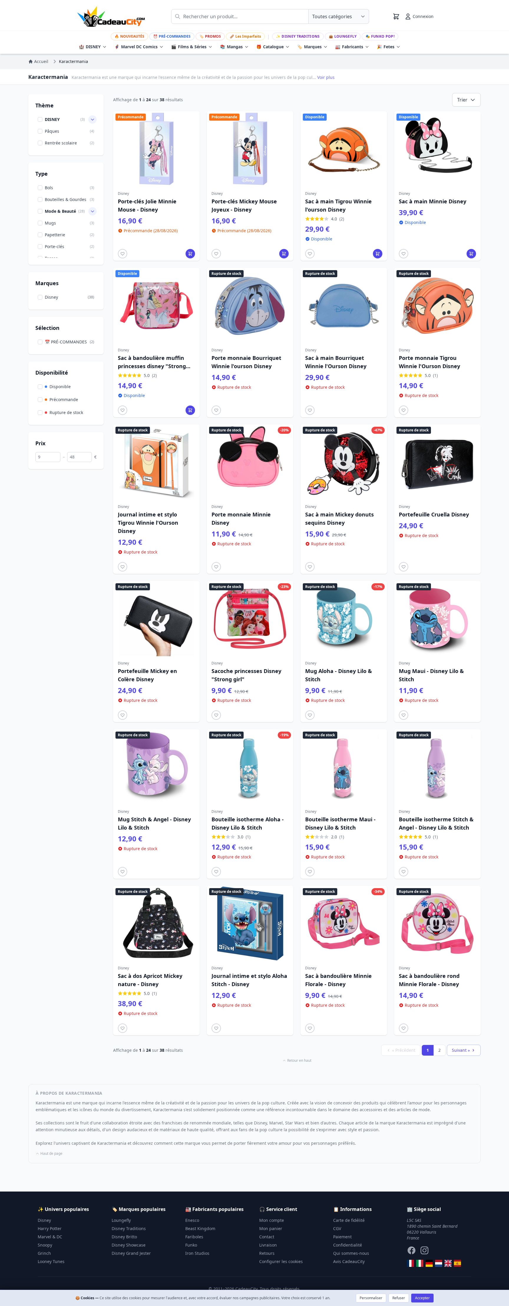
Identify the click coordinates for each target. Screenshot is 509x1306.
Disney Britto (124, 1236)
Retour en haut (299, 1060)
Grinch (44, 1253)
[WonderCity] (429, 1263)
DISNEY (90, 46)
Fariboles (194, 1236)
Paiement (342, 1236)
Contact (266, 1236)
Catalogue (270, 46)
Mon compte (271, 1220)
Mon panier (270, 1228)
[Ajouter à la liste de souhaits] (122, 253)
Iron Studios (197, 1253)
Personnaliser (371, 1297)
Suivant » (461, 1050)
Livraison (268, 1245)
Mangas (231, 46)
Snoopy (45, 1245)
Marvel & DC (50, 1236)
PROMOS (210, 36)
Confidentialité (347, 1245)
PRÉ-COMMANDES (172, 36)
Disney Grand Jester (131, 1253)
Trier (462, 100)
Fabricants (349, 46)
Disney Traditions (298, 36)
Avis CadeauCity (349, 1261)
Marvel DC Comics (136, 46)
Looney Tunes (51, 1261)
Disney (44, 1220)
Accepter (422, 1297)
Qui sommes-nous (351, 1253)
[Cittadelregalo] (419, 1263)
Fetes (385, 46)
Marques (309, 46)
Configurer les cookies (281, 1261)
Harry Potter (50, 1228)
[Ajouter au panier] (190, 253)
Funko (191, 1245)
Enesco (192, 1220)
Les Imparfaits (245, 36)
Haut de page (51, 1153)
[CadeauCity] (410, 1263)
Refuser (398, 1297)
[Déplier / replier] (92, 119)
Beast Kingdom (200, 1228)
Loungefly (343, 36)
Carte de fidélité (349, 1220)
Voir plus (326, 77)
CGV (337, 1228)
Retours (267, 1253)
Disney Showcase (129, 1245)
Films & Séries (188, 46)
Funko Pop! (380, 36)
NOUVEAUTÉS (129, 36)
